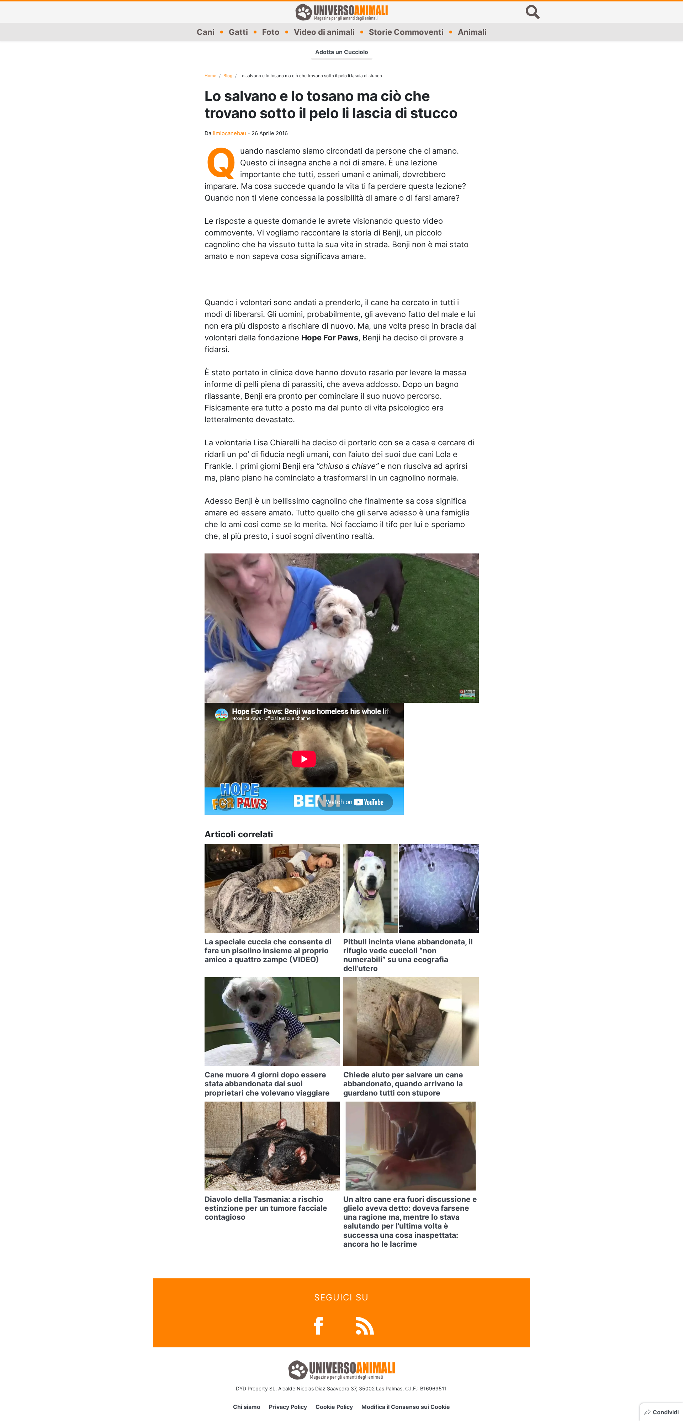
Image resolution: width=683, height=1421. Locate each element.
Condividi (666, 1412)
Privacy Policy (288, 1406)
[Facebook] (318, 1325)
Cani (206, 31)
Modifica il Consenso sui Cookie (405, 1406)
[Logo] (341, 12)
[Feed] (365, 1325)
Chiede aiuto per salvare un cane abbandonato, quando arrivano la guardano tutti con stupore (403, 1083)
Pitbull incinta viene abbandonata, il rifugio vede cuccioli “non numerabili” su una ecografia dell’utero (408, 955)
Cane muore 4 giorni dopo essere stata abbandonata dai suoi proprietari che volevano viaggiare (267, 1083)
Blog (227, 75)
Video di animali (324, 31)
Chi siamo (246, 1406)
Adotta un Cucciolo (341, 51)
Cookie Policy (334, 1406)
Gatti (238, 31)
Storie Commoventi (406, 31)
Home (210, 75)
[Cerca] (533, 12)
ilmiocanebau (229, 133)
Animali (472, 31)
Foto (271, 31)
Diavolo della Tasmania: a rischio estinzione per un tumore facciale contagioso (266, 1208)
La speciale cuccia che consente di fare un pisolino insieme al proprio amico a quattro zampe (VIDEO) (268, 950)
